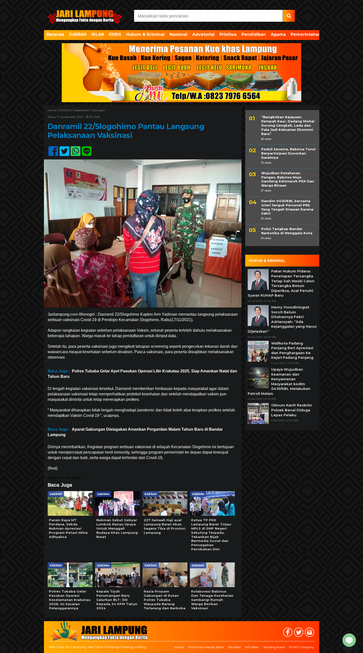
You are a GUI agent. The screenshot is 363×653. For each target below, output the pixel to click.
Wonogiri (98, 110)
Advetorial (203, 34)
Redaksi (234, 647)
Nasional (178, 34)
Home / (53, 110)
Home (179, 647)
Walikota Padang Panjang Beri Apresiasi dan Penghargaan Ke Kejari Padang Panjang (292, 350)
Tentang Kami (274, 647)
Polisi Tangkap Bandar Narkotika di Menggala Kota (286, 231)
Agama (278, 34)
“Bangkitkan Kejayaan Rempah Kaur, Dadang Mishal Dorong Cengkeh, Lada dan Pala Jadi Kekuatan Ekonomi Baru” (287, 125)
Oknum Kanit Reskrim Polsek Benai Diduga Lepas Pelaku (291, 410)
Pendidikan (254, 34)
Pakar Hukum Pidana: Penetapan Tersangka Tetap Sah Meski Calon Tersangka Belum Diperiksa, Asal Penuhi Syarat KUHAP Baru (281, 283)
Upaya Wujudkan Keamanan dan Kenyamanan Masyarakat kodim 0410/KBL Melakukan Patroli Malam (279, 381)
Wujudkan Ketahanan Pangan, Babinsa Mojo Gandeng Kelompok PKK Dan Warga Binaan (287, 179)
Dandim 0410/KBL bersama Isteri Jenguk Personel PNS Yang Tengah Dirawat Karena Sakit (287, 207)
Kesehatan (82, 110)
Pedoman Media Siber (206, 647)
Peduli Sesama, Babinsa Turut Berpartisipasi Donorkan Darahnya (288, 153)
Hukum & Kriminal (145, 34)
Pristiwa (228, 34)
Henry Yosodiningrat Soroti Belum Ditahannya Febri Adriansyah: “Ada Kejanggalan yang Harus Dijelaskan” (282, 319)
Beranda (55, 34)
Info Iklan (252, 647)
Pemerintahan (306, 34)
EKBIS (115, 34)
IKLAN (97, 34)
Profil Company (301, 647)
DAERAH (77, 34)
